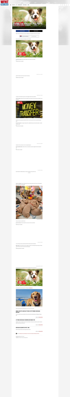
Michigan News (26, 337)
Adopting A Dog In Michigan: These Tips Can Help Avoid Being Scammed (29, 333)
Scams (23, 336)
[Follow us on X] (67, 5)
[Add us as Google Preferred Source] (64, 5)
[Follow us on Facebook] (65, 5)
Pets (21, 337)
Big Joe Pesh (40, 317)
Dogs (21, 336)
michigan (20, 336)
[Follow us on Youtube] (69, 5)
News (23, 337)
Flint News (20, 337)
